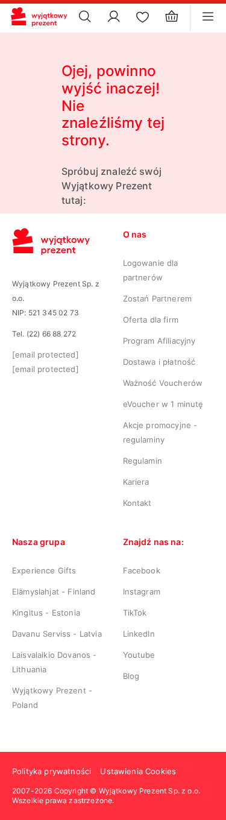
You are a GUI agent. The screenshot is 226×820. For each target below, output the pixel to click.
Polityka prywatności (51, 771)
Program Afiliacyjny (159, 340)
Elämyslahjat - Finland (54, 591)
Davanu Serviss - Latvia (57, 634)
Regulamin (142, 460)
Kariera (136, 482)
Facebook (141, 570)
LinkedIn (139, 634)
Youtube (139, 655)
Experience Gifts (44, 570)
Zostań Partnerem (157, 298)
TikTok (135, 612)
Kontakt (137, 503)
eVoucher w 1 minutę (163, 404)
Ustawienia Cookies (138, 771)
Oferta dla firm (150, 319)
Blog (131, 676)
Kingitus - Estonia (46, 612)
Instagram (141, 591)
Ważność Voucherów (163, 383)
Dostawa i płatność (159, 362)
